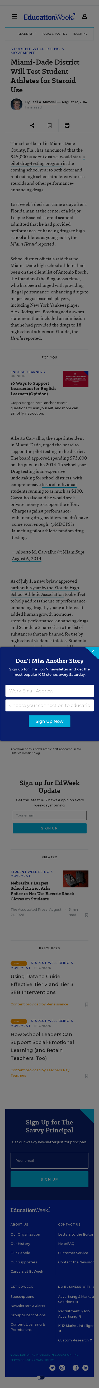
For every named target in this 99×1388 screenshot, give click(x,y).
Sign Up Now (49, 721)
